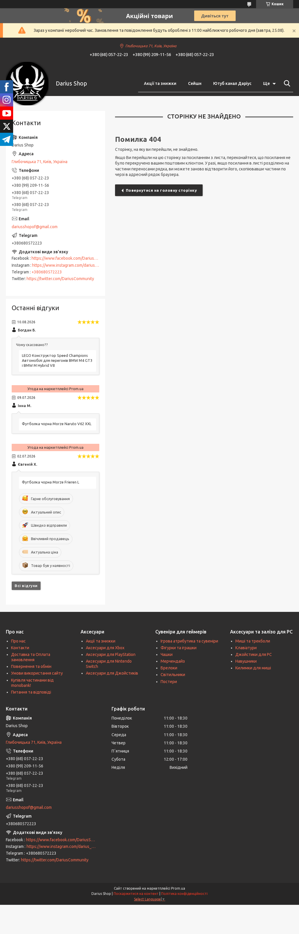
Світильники (173, 674)
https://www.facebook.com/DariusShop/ (68, 258)
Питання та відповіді (31, 692)
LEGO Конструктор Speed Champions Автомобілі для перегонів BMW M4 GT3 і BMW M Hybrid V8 (57, 360)
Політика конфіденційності (184, 893)
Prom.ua (178, 888)
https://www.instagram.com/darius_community (74, 265)
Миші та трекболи (252, 641)
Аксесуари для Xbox (105, 647)
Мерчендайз (173, 661)
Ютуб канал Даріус (232, 83)
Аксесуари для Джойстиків (112, 673)
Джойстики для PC (253, 654)
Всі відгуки (26, 586)
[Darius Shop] (27, 83)
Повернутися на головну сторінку (161, 190)
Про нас (18, 641)
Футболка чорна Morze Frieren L (50, 482)
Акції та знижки (160, 83)
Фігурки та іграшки (179, 647)
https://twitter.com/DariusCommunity (60, 278)
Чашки (167, 654)
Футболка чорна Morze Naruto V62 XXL (56, 424)
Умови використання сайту (37, 673)
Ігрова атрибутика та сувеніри (189, 641)
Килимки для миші (253, 668)
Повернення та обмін (31, 666)
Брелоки (169, 668)
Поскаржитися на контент (136, 893)
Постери (169, 681)
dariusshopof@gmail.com (35, 226)
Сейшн (194, 83)
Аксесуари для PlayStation (110, 654)
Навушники (246, 661)
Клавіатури (246, 647)
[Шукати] (286, 83)
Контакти (20, 647)
